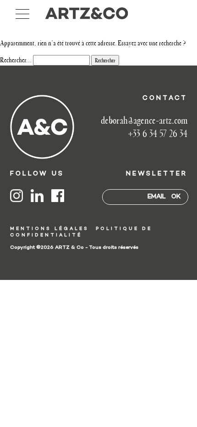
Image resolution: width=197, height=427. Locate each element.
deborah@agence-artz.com (144, 120)
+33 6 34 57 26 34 (157, 133)
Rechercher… (16, 60)
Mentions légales (49, 228)
